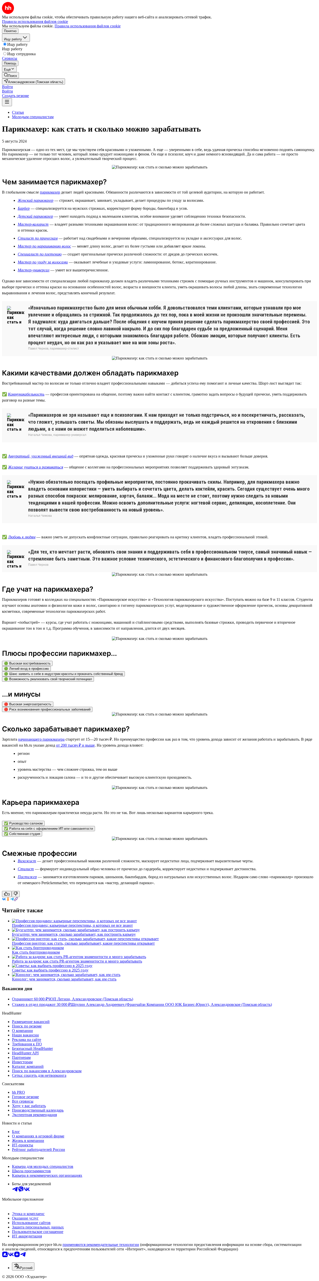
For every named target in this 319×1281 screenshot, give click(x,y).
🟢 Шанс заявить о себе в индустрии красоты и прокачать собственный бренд (63, 674)
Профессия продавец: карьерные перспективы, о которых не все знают (72, 925)
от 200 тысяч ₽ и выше (75, 745)
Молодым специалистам (33, 117)
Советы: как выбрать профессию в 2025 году (50, 970)
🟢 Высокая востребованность (27, 663)
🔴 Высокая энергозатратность (27, 704)
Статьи (18, 112)
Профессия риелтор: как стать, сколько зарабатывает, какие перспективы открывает (83, 943)
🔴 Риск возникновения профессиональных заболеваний (47, 709)
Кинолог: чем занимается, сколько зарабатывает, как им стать (64, 979)
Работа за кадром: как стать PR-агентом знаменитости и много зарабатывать (77, 961)
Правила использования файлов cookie (88, 26)
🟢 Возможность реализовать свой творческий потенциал (48, 679)
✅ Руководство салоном (23, 823)
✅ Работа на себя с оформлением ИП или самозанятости (48, 828)
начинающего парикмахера (41, 739)
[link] (10, 75)
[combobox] (23, 1266)
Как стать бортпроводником (36, 952)
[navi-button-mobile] (7, 102)
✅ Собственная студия (22, 834)
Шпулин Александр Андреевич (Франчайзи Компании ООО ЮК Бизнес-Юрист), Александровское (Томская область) (171, 1004)
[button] (7, 87)
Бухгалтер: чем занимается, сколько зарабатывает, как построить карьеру (74, 934)
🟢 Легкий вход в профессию (26, 668)
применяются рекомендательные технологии (101, 1244)
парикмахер (50, 192)
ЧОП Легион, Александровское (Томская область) (90, 999)
